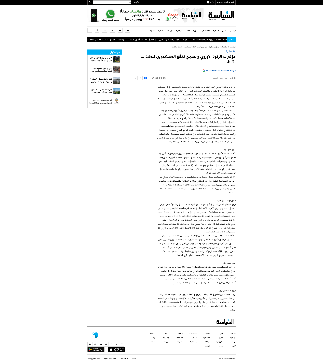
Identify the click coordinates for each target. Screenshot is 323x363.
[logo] (221, 15)
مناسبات (180, 341)
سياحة (154, 337)
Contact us (124, 359)
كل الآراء (169, 30)
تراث (234, 341)
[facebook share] (160, 78)
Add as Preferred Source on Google (221, 70)
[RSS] (89, 344)
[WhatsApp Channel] (145, 15)
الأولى (224, 30)
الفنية (187, 30)
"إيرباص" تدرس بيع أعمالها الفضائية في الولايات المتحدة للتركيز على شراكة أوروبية (107, 39)
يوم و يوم (166, 337)
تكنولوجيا (220, 341)
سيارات (166, 341)
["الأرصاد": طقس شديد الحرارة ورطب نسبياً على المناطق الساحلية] (116, 91)
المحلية (216, 30)
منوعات (207, 341)
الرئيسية (232, 30)
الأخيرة (160, 30)
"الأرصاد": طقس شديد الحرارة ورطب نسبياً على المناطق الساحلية (101, 91)
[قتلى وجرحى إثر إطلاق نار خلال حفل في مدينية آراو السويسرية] (116, 59)
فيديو (221, 346)
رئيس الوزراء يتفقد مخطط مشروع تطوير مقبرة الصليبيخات (226, 39)
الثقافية (194, 337)
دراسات (153, 341)
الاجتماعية (179, 337)
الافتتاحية (206, 337)
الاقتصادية (205, 30)
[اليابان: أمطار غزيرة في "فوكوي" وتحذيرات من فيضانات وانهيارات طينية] (116, 80)
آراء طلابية (193, 341)
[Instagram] (104, 30)
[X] (89, 30)
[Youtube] (120, 30)
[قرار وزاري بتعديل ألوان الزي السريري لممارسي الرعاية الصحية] (116, 101)
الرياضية (179, 30)
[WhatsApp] (127, 30)
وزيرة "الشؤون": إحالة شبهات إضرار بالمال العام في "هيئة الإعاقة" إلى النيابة (171, 39)
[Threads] (112, 30)
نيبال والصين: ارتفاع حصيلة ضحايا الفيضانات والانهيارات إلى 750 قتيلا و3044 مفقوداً (101, 69)
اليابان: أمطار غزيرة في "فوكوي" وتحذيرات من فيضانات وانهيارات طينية (100, 80)
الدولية (195, 30)
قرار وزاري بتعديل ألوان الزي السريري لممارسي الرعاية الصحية (100, 101)
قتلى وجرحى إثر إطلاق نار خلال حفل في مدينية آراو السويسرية (101, 59)
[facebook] (97, 30)
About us (135, 359)
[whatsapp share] (153, 78)
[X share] (156, 78)
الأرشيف (136, 2)
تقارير (234, 346)
